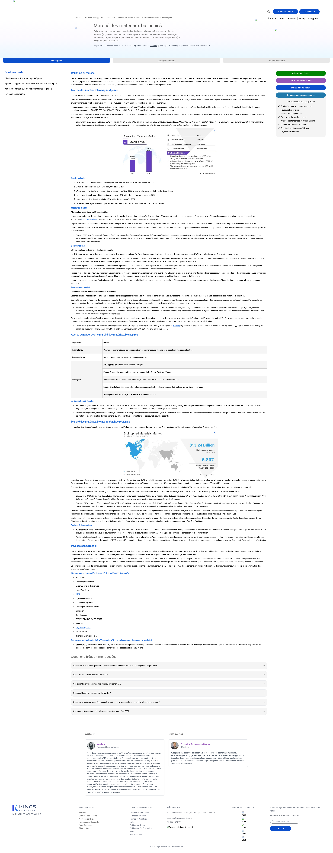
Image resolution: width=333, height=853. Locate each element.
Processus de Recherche (89, 822)
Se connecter (309, 11)
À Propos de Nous (276, 18)
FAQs (132, 822)
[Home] (24, 11)
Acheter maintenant (301, 73)
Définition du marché (14, 72)
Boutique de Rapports (88, 816)
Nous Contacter (85, 825)
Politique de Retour (137, 825)
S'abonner (280, 828)
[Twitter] (244, 832)
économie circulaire (89, 219)
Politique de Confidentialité (141, 828)
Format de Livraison (138, 816)
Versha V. (153, 46)
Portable (176, 326)
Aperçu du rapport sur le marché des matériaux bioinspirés (31, 83)
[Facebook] (244, 814)
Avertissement (136, 834)
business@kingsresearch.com (179, 818)
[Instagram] (244, 820)
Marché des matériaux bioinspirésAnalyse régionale (28, 89)
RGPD (132, 831)
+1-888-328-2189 (174, 822)
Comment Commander (139, 813)
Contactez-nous (285, 11)
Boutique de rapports (308, 18)
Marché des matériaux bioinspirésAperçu (23, 78)
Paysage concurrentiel (15, 94)
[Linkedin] (244, 826)
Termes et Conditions (138, 819)
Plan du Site (84, 828)
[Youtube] (244, 839)
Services (292, 18)
